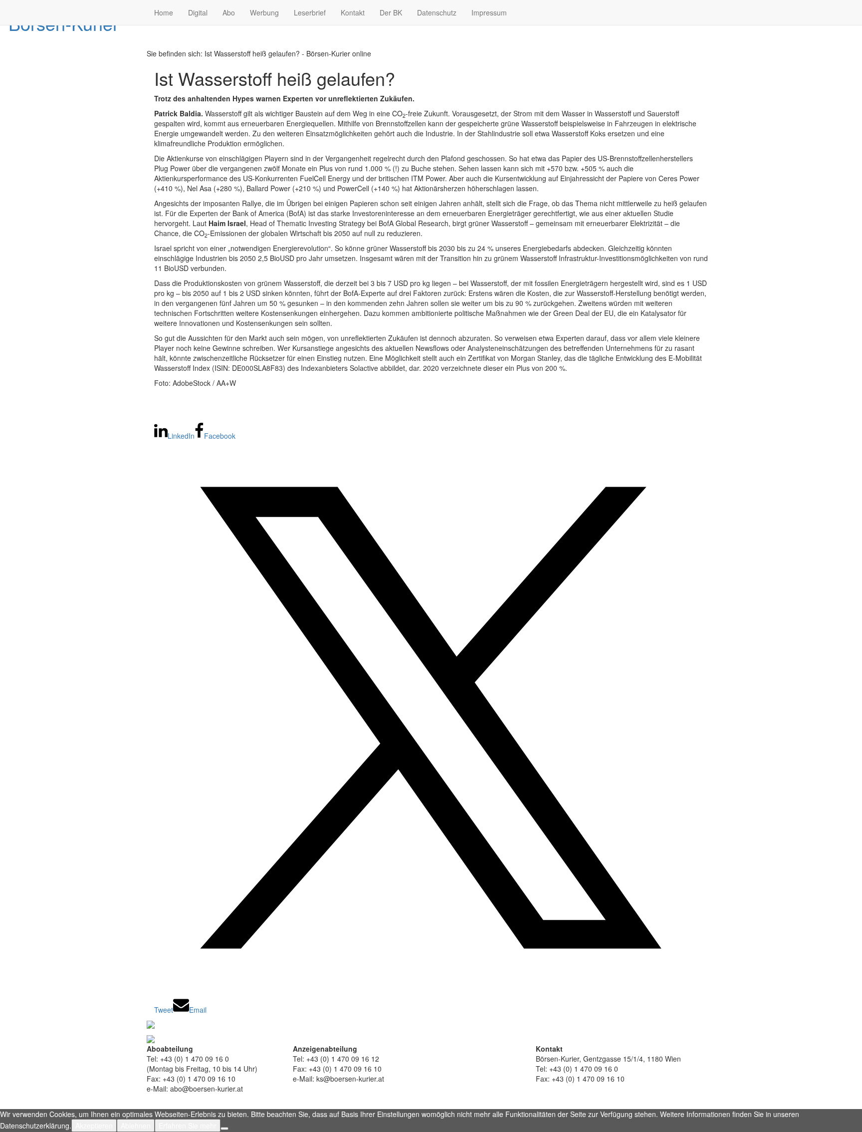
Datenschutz (436, 12)
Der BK (391, 12)
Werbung (264, 12)
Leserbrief (310, 12)
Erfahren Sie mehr (187, 1126)
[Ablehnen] (224, 1128)
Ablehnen (136, 1126)
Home (163, 12)
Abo (228, 12)
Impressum (489, 12)
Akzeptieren (94, 1126)
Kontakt (353, 12)
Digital (198, 12)
